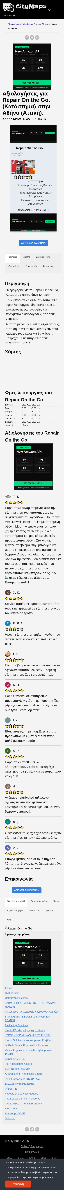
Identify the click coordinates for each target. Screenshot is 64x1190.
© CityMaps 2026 (17, 1140)
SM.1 (21, 1157)
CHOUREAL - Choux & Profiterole (24, 1103)
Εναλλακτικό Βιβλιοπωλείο (19, 1083)
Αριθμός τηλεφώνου (26, 890)
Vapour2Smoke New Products (21, 1093)
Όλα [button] (9, 920)
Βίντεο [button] (56, 901)
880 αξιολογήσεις (17, 153)
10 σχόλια (17, 155)
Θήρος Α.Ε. (11, 1088)
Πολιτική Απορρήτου (32, 1146)
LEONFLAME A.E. (15, 1059)
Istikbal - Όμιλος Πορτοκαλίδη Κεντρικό (26, 1045)
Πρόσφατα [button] (49, 910)
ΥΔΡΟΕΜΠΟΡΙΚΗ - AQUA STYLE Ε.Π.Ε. (28, 1035)
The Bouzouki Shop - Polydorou (22, 1098)
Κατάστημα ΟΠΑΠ (15, 1113)
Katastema (27, 24)
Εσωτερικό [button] (34, 910)
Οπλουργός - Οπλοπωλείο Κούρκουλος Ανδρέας (32, 1011)
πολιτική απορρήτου (38, 1177)
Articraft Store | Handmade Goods (23, 1073)
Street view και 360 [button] (16, 901)
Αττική (37, 24)
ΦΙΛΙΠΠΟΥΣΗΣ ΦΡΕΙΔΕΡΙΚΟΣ (22, 1078)
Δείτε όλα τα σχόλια (33, 243)
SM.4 (55, 1157)
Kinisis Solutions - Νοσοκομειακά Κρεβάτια (28, 1040)
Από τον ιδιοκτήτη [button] (39, 901)
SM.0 (9, 1157)
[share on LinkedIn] (36, 39)
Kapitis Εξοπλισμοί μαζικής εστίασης (25, 1030)
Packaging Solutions (16, 1025)
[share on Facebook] (27, 39)
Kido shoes (11, 1108)
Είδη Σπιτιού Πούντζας (17, 1069)
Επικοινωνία (9, 15)
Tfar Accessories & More (18, 1064)
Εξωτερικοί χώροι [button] (15, 910)
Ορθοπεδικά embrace (17, 998)
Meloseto (10, 1118)
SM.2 (32, 1157)
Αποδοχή (18, 1183)
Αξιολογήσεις (14, 24)
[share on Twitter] (32, 39)
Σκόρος (9, 988)
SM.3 (43, 1157)
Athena (45, 24)
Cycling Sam (12, 993)
